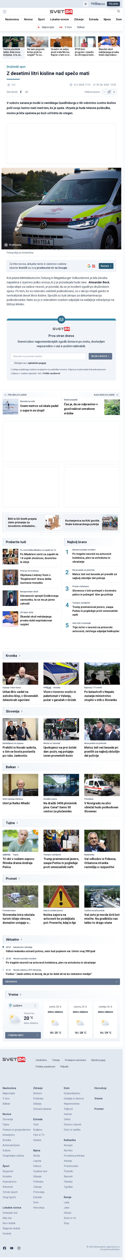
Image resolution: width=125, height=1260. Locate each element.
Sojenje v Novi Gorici (12, 688)
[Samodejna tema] (85, 3)
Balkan (11, 767)
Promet (11, 878)
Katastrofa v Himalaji (22, 947)
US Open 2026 (26, 612)
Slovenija (12, 711)
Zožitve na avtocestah (94, 911)
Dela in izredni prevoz (53, 911)
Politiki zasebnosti (51, 373)
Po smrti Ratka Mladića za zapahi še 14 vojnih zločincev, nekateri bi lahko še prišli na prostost (39, 550)
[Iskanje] (118, 11)
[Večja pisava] (114, 92)
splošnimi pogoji (37, 363)
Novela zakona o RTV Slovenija (27, 970)
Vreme (13, 994)
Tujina (10, 823)
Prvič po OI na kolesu (29, 571)
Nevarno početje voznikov (84, 550)
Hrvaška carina (50, 799)
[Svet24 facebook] (4, 1248)
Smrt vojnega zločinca (13, 799)
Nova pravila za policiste (83, 570)
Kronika (11, 655)
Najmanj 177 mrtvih (93, 688)
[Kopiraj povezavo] (26, 91)
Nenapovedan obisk (29, 592)
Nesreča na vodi (27, 401)
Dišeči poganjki (70, 400)
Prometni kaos (9, 911)
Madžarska (89, 855)
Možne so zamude (51, 743)
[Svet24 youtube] (11, 1248)
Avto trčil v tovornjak (81, 623)
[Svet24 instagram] (19, 1248)
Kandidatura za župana (13, 743)
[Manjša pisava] (104, 92)
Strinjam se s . (30, 363)
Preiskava (88, 799)
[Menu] (5, 12)
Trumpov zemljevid (81, 603)
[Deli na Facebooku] (20, 91)
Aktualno (12, 939)
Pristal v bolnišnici (80, 586)
